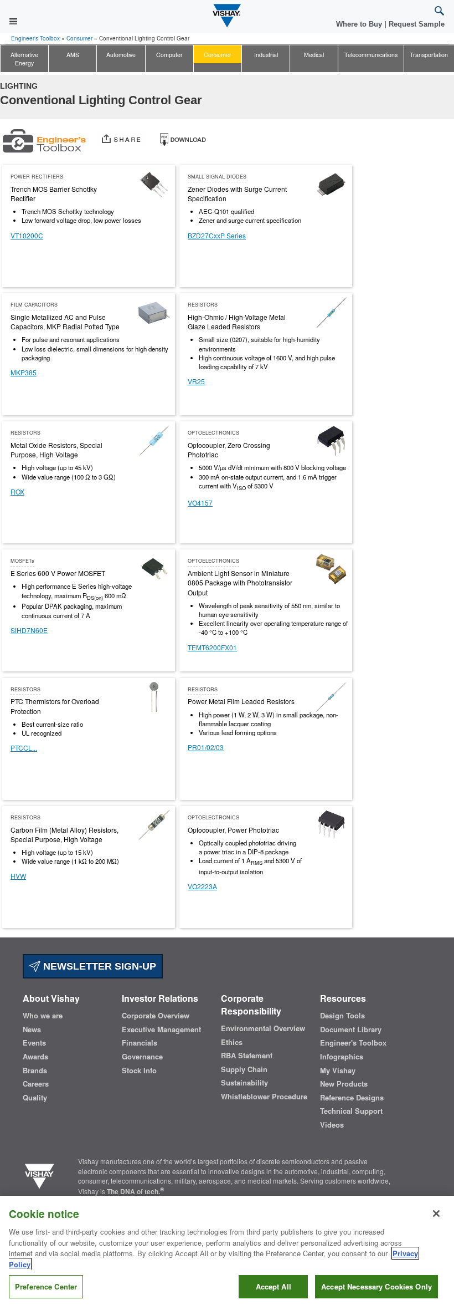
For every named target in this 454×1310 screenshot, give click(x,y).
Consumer (79, 38)
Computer (169, 54)
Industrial (266, 54)
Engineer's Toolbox (35, 38)
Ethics (232, 1042)
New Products (344, 1084)
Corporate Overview (155, 1016)
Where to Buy (360, 24)
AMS (72, 54)
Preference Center (46, 1286)
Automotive (121, 54)
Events (34, 1043)
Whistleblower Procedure (264, 1097)
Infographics (341, 1057)
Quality (35, 1098)
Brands (35, 1070)
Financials (139, 1043)
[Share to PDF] (182, 137)
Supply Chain (244, 1069)
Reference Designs (352, 1098)
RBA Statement (246, 1056)
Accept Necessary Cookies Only (376, 1286)
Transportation (429, 54)
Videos (332, 1125)
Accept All (273, 1286)
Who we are (43, 1016)
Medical (314, 54)
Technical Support (351, 1111)
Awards (35, 1057)
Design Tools (342, 1016)
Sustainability (244, 1083)
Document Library (350, 1029)
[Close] (436, 1213)
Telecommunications (371, 54)
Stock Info (139, 1070)
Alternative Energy (24, 58)
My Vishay (337, 1070)
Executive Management (161, 1029)
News (32, 1029)
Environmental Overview (263, 1028)
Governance (142, 1057)
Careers (36, 1084)
